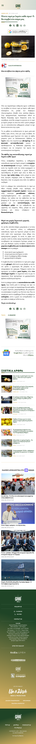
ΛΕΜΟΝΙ (12, 315)
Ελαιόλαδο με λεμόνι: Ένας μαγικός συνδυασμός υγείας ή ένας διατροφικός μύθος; (23, 388)
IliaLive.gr (7, 725)
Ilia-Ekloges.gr (18, 727)
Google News (18, 353)
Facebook (19, 611)
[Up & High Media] (18, 692)
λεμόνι (3, 141)
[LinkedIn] (17, 26)
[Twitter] (14, 26)
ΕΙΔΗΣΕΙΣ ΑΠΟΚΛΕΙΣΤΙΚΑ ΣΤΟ (13, 470)
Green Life (4, 13)
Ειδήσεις (30, 355)
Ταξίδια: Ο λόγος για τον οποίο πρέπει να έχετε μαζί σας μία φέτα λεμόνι (22, 420)
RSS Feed (19, 614)
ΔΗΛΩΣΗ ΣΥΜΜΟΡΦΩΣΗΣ (12, 700)
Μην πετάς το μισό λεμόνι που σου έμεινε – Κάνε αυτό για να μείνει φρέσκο (23, 377)
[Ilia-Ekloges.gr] (18, 676)
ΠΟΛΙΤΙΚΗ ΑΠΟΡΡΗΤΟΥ (18, 703)
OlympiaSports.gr (26, 725)
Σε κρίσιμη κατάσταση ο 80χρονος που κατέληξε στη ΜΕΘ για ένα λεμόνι (23, 398)
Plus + (14, 381)
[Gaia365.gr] (18, 668)
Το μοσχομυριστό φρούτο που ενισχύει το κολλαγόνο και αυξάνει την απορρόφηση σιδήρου (23, 431)
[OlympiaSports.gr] (18, 660)
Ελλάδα (15, 402)
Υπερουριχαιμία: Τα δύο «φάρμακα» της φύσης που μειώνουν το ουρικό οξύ (23, 452)
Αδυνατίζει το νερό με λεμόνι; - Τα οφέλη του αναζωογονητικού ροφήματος (23, 441)
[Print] (24, 26)
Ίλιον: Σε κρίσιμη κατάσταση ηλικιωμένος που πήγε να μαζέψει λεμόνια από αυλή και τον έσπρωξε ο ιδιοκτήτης (23, 410)
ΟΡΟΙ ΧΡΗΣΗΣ (26, 700)
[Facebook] (10, 26)
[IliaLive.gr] (18, 652)
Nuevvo (21, 735)
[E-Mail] (21, 26)
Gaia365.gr (16, 725)
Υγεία (14, 435)
